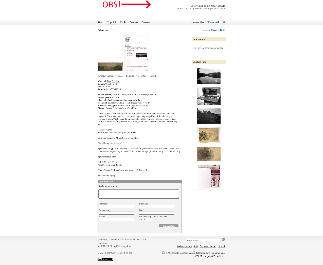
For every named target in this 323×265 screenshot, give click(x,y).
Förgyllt (114, 84)
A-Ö (196, 246)
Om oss (145, 22)
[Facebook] (221, 30)
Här (223, 6)
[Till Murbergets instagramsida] (209, 253)
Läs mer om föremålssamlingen (208, 48)
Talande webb (213, 22)
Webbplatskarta (184, 246)
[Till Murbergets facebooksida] (177, 253)
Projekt (134, 22)
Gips (118, 81)
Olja (107, 84)
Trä (113, 81)
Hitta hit (221, 246)
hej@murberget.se (122, 246)
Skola (123, 22)
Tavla (136, 76)
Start (100, 22)
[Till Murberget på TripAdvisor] (209, 256)
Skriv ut (206, 30)
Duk (109, 81)
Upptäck (112, 22)
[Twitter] (224, 30)
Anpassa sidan (197, 22)
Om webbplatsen (208, 246)
